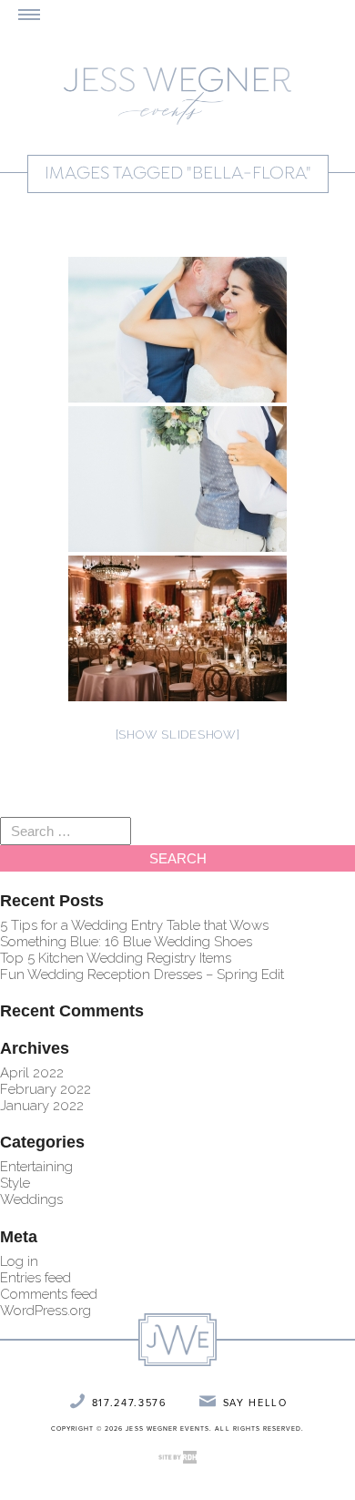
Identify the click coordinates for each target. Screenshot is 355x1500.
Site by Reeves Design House (177, 1457)
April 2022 (32, 1073)
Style (15, 1183)
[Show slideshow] (178, 734)
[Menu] (29, 14)
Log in (19, 1261)
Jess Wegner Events (177, 96)
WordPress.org (45, 1310)
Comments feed (48, 1294)
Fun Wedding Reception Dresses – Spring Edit (142, 974)
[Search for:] (65, 831)
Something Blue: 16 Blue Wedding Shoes (126, 942)
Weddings (31, 1199)
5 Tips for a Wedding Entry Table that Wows (134, 925)
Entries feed (35, 1278)
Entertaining (36, 1166)
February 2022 (45, 1089)
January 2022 (42, 1105)
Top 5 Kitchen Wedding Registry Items (115, 958)
